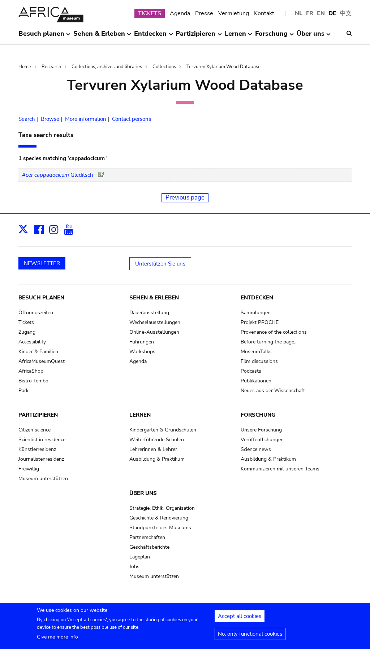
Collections (164, 66)
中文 (346, 13)
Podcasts (251, 371)
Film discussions (259, 361)
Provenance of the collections (274, 332)
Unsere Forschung (261, 429)
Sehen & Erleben (154, 297)
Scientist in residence (41, 439)
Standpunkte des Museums (160, 527)
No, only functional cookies (250, 633)
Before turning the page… (269, 341)
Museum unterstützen (43, 478)
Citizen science (34, 429)
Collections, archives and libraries (107, 66)
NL (298, 13)
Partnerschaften (147, 537)
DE (332, 13)
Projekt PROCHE (260, 322)
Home (24, 66)
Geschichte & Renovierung (158, 517)
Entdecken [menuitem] (150, 36)
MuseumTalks (256, 351)
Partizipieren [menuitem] (195, 36)
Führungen (141, 341)
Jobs (134, 566)
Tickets (26, 322)
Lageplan (139, 556)
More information (85, 119)
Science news (256, 449)
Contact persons (131, 119)
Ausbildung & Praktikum (157, 459)
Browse (50, 119)
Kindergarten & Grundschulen (162, 429)
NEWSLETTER (42, 263)
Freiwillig (28, 468)
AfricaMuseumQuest (41, 361)
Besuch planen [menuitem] (41, 36)
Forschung (258, 414)
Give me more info (57, 637)
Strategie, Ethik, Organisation (162, 508)
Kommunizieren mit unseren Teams (280, 468)
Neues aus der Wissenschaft (273, 390)
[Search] (349, 33)
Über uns (143, 493)
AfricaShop (30, 371)
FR (309, 13)
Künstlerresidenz (37, 449)
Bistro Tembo (33, 380)
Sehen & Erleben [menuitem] (99, 36)
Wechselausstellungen (154, 322)
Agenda (180, 13)
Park (23, 390)
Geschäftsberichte (149, 547)
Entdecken (257, 297)
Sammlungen (256, 312)
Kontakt (264, 13)
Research (51, 66)
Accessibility (32, 341)
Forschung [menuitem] (271, 36)
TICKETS (149, 13)
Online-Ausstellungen (154, 332)
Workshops (142, 351)
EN (321, 13)
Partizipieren (38, 414)
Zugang (26, 332)
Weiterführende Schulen (156, 439)
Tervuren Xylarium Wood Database (223, 66)
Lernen (140, 414)
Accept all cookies (239, 616)
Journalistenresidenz (41, 459)
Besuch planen (41, 297)
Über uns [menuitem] (310, 36)
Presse (204, 13)
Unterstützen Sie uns (160, 263)
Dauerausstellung (149, 312)
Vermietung (233, 13)
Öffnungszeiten (35, 312)
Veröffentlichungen (262, 439)
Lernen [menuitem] (235, 36)
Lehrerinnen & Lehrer (153, 449)
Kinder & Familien (38, 351)
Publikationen (256, 380)
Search (26, 119)
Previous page (185, 197)
